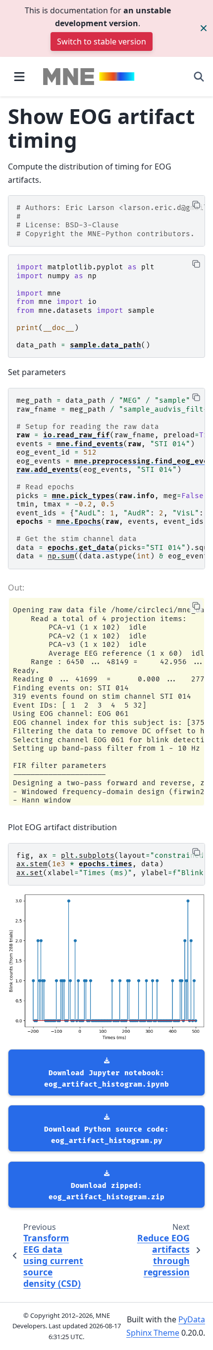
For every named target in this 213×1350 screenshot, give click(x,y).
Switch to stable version (101, 41)
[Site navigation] (19, 76)
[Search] (199, 76)
